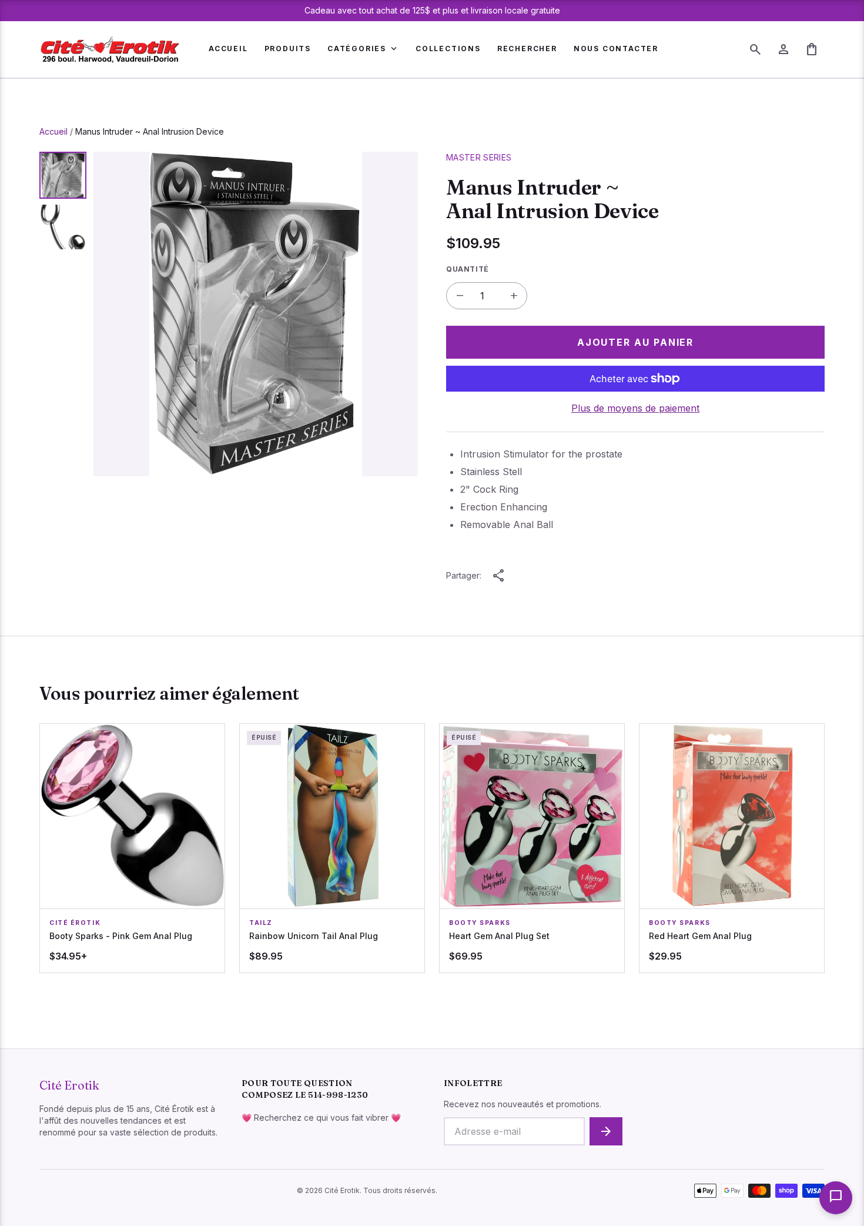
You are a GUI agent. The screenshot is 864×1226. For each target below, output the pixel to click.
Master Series (479, 157)
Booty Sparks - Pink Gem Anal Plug (120, 936)
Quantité (467, 269)
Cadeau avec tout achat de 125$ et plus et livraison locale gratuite (432, 10)
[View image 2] (62, 226)
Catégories (363, 48)
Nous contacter (616, 48)
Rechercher (527, 48)
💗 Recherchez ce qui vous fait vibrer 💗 (321, 1118)
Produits (287, 48)
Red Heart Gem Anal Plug (700, 936)
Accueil (228, 48)
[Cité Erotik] (109, 49)
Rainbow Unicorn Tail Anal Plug (313, 936)
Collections (448, 48)
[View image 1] (62, 175)
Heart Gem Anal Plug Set (499, 936)
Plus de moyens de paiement (635, 408)
